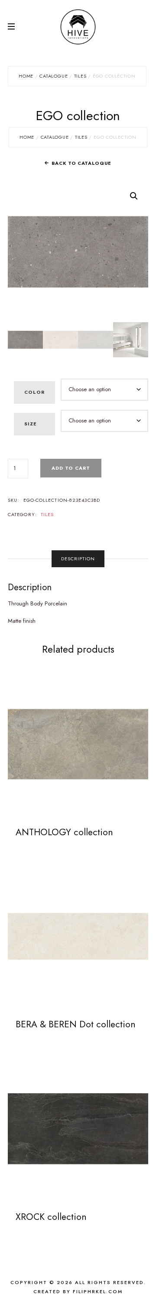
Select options (78, 743)
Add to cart (71, 467)
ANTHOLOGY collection (64, 832)
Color (34, 392)
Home (26, 75)
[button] (134, 196)
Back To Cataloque (81, 163)
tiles (80, 75)
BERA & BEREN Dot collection (76, 1024)
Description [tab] (78, 558)
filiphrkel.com (98, 1291)
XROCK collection (51, 1216)
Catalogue (53, 75)
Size (30, 423)
